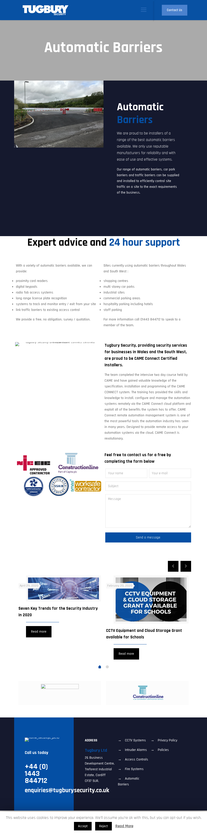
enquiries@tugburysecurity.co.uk (67, 790)
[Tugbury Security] (46, 10)
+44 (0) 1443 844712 (36, 773)
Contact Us (174, 10)
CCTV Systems (135, 740)
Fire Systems (134, 769)
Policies (163, 750)
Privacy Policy (167, 740)
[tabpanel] (60, 607)
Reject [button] (103, 826)
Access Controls (136, 759)
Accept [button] (83, 826)
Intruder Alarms (136, 750)
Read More (124, 826)
